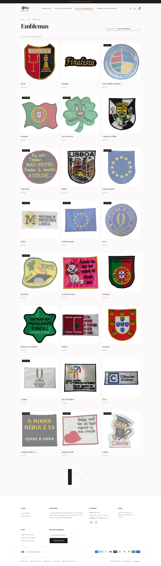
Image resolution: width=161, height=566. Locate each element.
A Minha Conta (25, 516)
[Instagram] (96, 522)
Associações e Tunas (68, 561)
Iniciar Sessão (25, 513)
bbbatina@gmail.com (101, 518)
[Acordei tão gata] (80, 272)
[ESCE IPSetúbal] (80, 377)
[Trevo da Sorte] (80, 114)
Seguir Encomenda (27, 534)
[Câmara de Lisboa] (121, 114)
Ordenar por (111, 28)
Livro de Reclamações (34, 551)
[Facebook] (91, 522)
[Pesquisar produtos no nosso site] (131, 9)
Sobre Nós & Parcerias (107, 8)
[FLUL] (121, 219)
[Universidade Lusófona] (121, 62)
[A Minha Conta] (135, 9)
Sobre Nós (24, 561)
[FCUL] (121, 377)
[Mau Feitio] (40, 167)
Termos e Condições (27, 541)
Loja (29, 19)
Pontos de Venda (35, 561)
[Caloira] (121, 430)
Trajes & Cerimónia (63, 8)
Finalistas (46, 8)
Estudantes (47, 561)
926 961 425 (96, 512)
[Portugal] (40, 114)
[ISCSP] (40, 62)
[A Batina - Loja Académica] (25, 9)
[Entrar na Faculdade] (40, 325)
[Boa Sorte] (40, 272)
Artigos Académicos (84, 8)
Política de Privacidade (28, 538)
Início (23, 19)
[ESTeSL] (80, 325)
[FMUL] (40, 219)
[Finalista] (80, 62)
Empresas (56, 561)
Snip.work (137, 561)
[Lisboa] (80, 167)
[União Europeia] (121, 167)
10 (86, 473)
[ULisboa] (40, 377)
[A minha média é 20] (40, 430)
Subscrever (58, 540)
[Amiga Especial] (80, 430)
